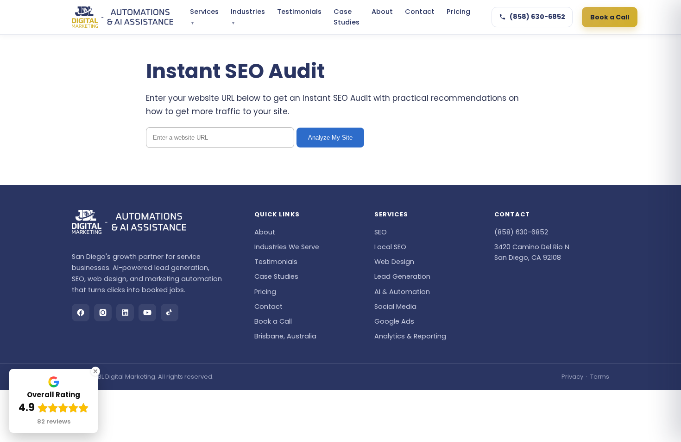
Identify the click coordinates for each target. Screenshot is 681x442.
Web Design (394, 261)
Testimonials (299, 11)
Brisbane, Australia (285, 336)
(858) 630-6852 (537, 16)
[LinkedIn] (125, 312)
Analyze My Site (330, 137)
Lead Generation (402, 276)
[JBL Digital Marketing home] (122, 17)
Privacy (572, 376)
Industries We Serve (286, 247)
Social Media (395, 306)
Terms (599, 376)
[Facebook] (80, 312)
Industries (248, 16)
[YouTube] (147, 312)
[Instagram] (103, 312)
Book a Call (609, 17)
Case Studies (346, 17)
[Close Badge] (95, 371)
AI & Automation (402, 291)
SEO (380, 232)
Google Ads (394, 321)
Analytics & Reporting (410, 336)
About (382, 11)
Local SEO (390, 247)
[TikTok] (169, 312)
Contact (420, 11)
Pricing (458, 11)
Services (204, 16)
